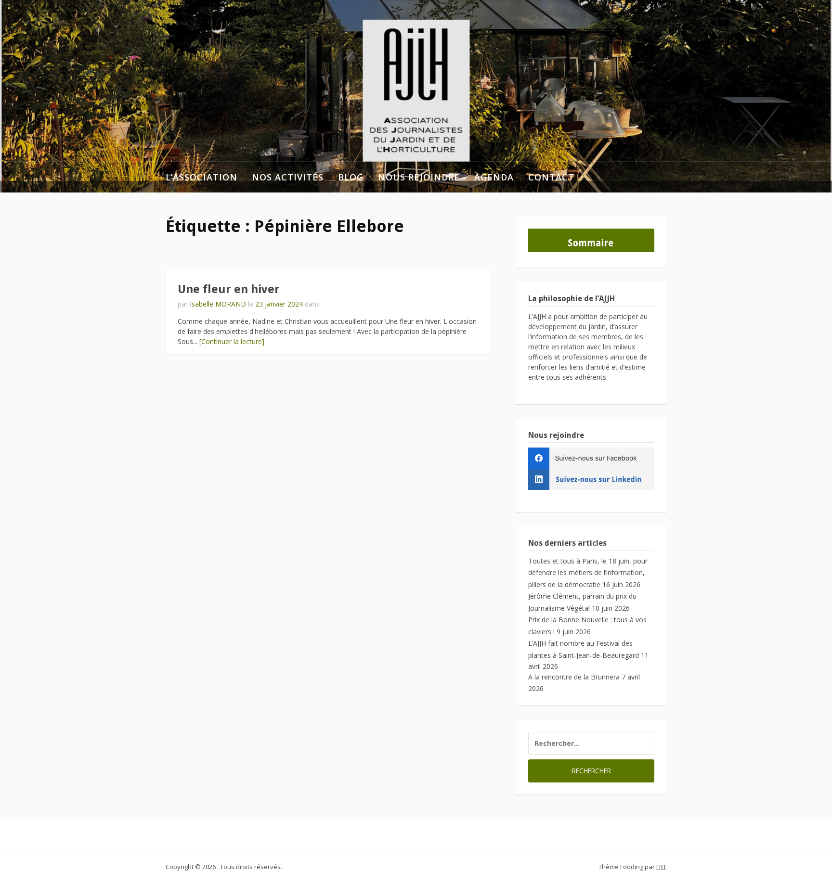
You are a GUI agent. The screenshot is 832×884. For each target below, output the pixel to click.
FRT (661, 866)
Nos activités (288, 177)
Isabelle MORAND (218, 303)
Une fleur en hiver (229, 289)
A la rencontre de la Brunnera (574, 676)
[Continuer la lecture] (231, 341)
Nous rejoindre (419, 177)
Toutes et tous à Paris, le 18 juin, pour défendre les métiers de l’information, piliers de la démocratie (588, 572)
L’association (201, 177)
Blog (351, 177)
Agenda (494, 177)
